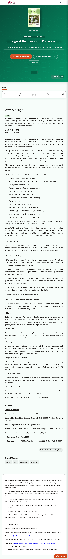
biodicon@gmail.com (30, 536)
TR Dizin (34, 72)
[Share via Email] (62, 94)
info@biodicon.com (16, 536)
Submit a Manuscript (22, 56)
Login (60, 2)
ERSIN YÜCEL (39, 37)
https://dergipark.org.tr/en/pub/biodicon (25, 543)
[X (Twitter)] (34, 94)
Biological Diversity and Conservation (34, 41)
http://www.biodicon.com (48, 543)
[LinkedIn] (48, 94)
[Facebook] (5, 94)
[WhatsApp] (19, 94)
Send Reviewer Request (46, 56)
